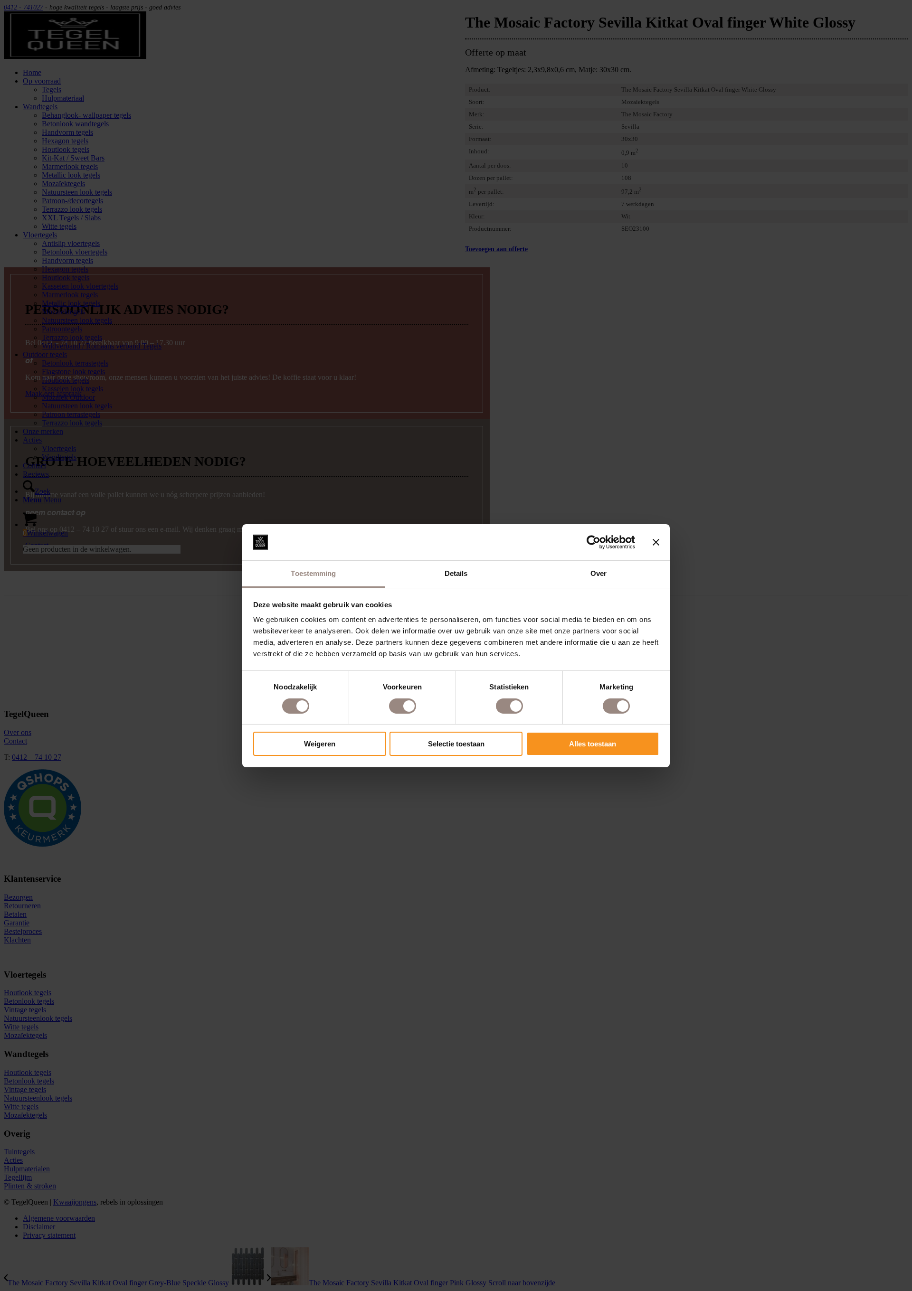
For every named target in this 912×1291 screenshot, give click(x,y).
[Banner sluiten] (656, 542)
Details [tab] (456, 573)
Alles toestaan (592, 744)
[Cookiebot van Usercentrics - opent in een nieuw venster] (593, 542)
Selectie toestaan (456, 744)
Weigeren (319, 744)
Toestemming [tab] (313, 573)
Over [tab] (598, 573)
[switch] (402, 706)
